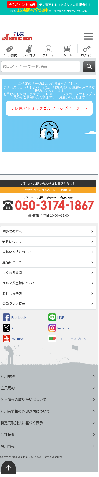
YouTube (17, 338)
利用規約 (8, 376)
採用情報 (8, 446)
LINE (60, 317)
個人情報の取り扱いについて (23, 399)
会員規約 (8, 387)
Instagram (64, 328)
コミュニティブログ (72, 338)
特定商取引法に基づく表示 (22, 422)
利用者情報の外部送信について (25, 411)
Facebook (18, 317)
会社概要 (8, 434)
